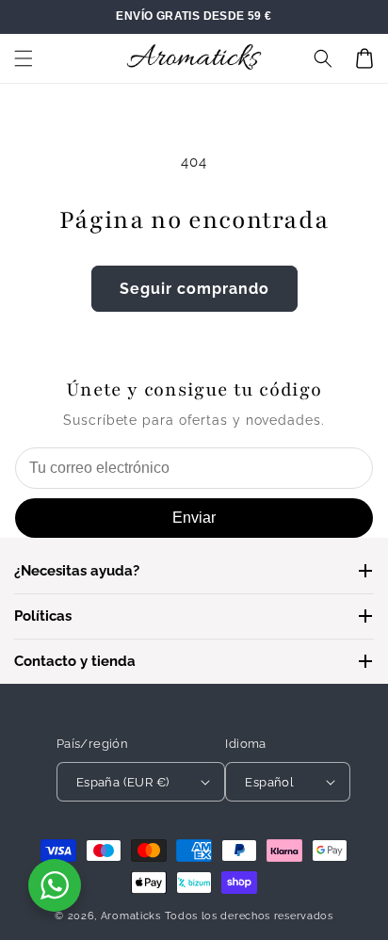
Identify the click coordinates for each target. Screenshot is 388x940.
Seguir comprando (194, 289)
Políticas (43, 616)
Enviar (194, 518)
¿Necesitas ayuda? (76, 570)
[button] (23, 58)
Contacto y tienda (75, 661)
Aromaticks (131, 916)
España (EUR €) (123, 782)
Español (269, 782)
